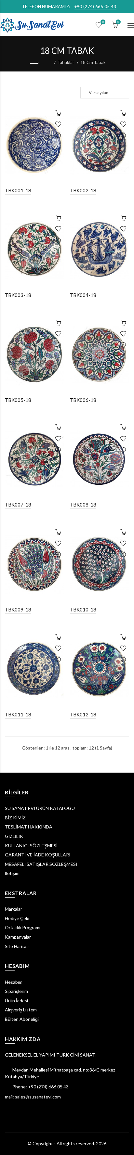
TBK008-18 (83, 504)
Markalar (13, 909)
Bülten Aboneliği (22, 1019)
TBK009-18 (18, 609)
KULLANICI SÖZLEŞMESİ (31, 845)
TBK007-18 (18, 504)
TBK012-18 (83, 714)
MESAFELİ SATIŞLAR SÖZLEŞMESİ (41, 864)
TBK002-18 (83, 190)
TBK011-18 (18, 714)
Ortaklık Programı (22, 927)
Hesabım (13, 982)
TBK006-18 (83, 400)
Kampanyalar (18, 937)
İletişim (12, 873)
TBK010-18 (83, 609)
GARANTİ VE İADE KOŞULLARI (38, 854)
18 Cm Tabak (93, 62)
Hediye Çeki (17, 918)
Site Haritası (17, 946)
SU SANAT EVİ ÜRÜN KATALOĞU (40, 808)
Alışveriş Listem (21, 1009)
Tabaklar (66, 62)
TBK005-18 (18, 400)
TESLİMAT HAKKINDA (28, 826)
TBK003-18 (18, 295)
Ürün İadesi (16, 1000)
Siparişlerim (16, 991)
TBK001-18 (18, 190)
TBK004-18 (83, 295)
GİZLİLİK (14, 836)
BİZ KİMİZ (15, 817)
